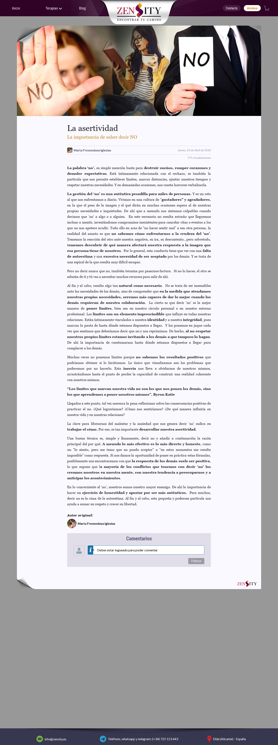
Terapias (52, 8)
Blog (82, 8)
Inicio (16, 8)
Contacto (232, 8)
